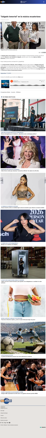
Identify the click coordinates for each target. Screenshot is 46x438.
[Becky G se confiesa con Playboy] (23, 226)
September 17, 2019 (6, 73)
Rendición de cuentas (4, 420)
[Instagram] (4, 422)
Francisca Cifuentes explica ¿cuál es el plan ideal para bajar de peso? (18, 319)
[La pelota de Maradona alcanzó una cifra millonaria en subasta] (23, 338)
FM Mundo (19, 92)
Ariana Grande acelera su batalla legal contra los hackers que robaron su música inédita (22, 207)
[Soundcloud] (7, 422)
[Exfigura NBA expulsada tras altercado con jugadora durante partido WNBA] (23, 375)
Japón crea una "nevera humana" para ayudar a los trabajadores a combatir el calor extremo (21, 282)
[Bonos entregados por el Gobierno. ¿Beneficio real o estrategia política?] (23, 115)
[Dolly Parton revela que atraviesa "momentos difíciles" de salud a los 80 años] (23, 152)
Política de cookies (4, 417)
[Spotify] (9, 422)
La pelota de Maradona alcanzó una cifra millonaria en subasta (16, 356)
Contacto (2, 415)
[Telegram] (44, 52)
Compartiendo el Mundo (5, 92)
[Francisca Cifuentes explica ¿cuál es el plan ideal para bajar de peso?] (23, 301)
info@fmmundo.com (4, 408)
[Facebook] (43, 52)
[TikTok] (5, 422)
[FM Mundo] (3, 2)
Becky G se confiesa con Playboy (9, 244)
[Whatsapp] (39, 52)
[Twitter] (41, 52)
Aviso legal (2, 410)
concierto (13, 92)
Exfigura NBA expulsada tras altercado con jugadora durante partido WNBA (19, 393)
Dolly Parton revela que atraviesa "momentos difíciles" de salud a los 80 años (20, 170)
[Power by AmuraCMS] (42, 427)
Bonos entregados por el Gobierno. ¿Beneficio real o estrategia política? (19, 134)
